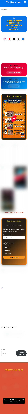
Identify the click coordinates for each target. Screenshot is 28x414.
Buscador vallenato (21, 353)
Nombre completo (7, 234)
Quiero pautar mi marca (14, 86)
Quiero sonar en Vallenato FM (14, 72)
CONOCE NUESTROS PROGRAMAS (14, 212)
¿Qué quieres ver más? (8, 243)
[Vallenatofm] (14, 2)
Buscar (3, 349)
